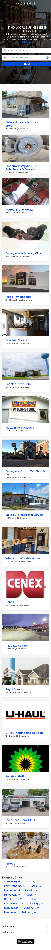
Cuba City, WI (32, 908)
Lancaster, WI (12, 894)
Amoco (10, 864)
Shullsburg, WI (12, 881)
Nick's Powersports (18, 297)
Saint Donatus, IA (14, 886)
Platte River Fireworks (19, 428)
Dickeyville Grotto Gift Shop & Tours (25, 472)
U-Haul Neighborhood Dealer (24, 733)
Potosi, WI (36, 886)
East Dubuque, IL (14, 903)
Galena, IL (34, 899)
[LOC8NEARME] (25, 2)
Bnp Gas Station (16, 776)
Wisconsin (27, 42)
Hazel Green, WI (13, 899)
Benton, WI (10, 912)
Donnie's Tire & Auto (18, 340)
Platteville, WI (12, 890)
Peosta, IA (31, 890)
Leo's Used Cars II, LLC (20, 820)
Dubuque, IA (11, 908)
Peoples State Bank (18, 384)
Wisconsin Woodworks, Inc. (23, 558)
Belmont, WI (29, 912)
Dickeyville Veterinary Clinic (24, 253)
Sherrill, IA (32, 881)
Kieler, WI (31, 894)
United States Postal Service (24, 515)
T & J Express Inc (16, 646)
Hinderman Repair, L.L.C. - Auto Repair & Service (22, 167)
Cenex (9, 602)
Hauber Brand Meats (19, 210)
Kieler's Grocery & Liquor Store (21, 124)
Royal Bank (12, 689)
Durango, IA (36, 903)
